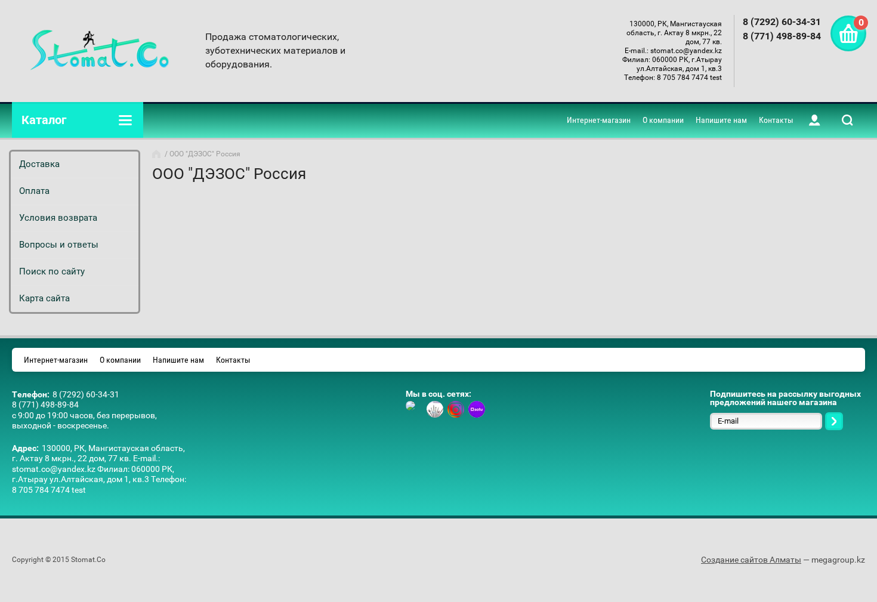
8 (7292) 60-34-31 (782, 21)
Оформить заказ (848, 33)
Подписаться (834, 421)
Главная (157, 154)
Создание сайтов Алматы (751, 559)
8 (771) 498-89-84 (782, 36)
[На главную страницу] (99, 51)
